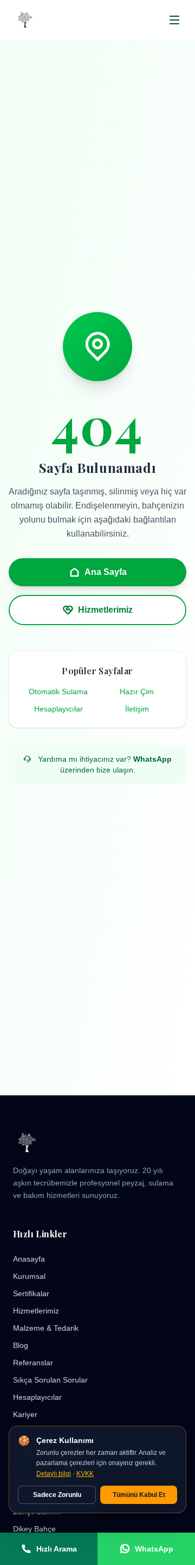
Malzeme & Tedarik (46, 1328)
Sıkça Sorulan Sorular (50, 1380)
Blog (20, 1345)
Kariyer (25, 1414)
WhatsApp (152, 759)
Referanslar (33, 1362)
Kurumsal (29, 1276)
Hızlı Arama (56, 1548)
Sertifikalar (31, 1293)
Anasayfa (29, 1259)
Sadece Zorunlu (57, 1495)
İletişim (137, 708)
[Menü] (174, 20)
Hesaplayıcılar (58, 708)
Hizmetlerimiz (105, 609)
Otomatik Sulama (58, 691)
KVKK (85, 1474)
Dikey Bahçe (34, 1529)
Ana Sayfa (105, 572)
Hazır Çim (137, 691)
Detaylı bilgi (53, 1474)
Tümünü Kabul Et (139, 1495)
